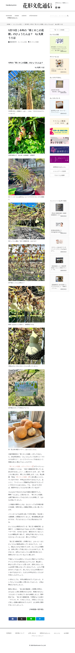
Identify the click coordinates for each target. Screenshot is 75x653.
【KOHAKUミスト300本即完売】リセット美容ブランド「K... (58, 267)
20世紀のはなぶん (12, 18)
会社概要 (66, 633)
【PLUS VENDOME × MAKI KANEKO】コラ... (58, 214)
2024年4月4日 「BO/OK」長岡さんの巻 (58, 90)
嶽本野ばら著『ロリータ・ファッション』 (58, 111)
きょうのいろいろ (55, 98)
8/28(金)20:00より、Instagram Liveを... (57, 231)
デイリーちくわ (54, 57)
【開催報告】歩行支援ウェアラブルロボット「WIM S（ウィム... (58, 286)
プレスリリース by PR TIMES (58, 201)
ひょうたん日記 (17, 24)
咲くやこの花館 (34, 42)
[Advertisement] (26, 50)
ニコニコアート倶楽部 (59, 171)
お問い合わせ (32, 633)
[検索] (67, 16)
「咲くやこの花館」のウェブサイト (20, 466)
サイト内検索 (60, 30)
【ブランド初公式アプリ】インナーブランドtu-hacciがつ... (58, 249)
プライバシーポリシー (37, 636)
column (24, 15)
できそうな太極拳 (59, 175)
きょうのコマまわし (55, 77)
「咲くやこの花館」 (21, 477)
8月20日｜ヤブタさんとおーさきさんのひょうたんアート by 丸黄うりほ (58, 48)
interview (9, 15)
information (33, 15)
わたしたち (57, 633)
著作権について (19, 633)
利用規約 (9, 633)
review (17, 15)
